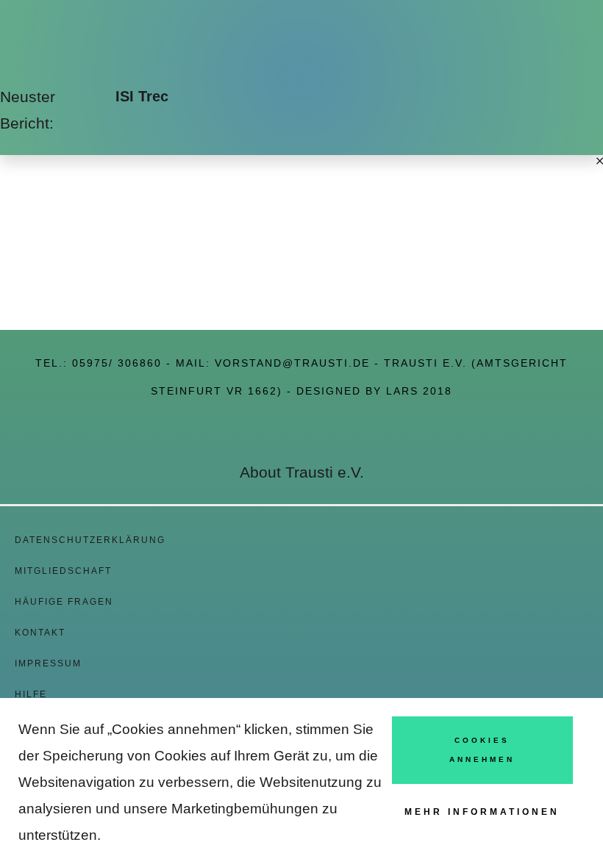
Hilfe (31, 694)
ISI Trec (141, 96)
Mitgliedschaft (63, 571)
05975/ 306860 (117, 363)
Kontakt (40, 632)
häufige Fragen (64, 602)
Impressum (48, 663)
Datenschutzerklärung (90, 540)
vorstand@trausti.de (292, 363)
